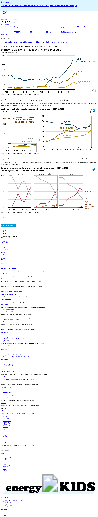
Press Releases (6, 511)
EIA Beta (3, 382)
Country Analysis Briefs (8, 365)
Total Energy (4, 304)
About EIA (5, 230)
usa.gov (2, 248)
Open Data (5, 231)
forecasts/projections (65, 28)
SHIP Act (5, 355)
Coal (2, 284)
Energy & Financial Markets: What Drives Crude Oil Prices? (16, 356)
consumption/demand (34, 28)
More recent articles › (8, 225)
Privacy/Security (4, 241)
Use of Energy (6, 422)
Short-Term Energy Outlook (9, 345)
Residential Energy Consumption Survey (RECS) (13, 316)
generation (32, 30)
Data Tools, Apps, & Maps (8, 371)
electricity (16, 30)
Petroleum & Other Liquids (8, 268)
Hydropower (6, 434)
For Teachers (4, 442)
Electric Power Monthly (8, 505)
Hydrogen (5, 432)
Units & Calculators (7, 419)
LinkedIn (2, 255)
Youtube (2, 254)
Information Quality (5, 244)
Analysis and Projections (7, 341)
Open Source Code (6, 387)
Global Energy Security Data (9, 369)
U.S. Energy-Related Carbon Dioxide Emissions (13, 337)
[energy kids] (49, 495)
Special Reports (5, 349)
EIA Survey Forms (6, 299)
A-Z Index (3, 411)
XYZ (35, 413)
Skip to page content (5, 24)
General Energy (6, 465)
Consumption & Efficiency (8, 312)
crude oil (32, 27)
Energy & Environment (8, 423)
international (48, 30)
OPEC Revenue (6, 367)
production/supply (18, 32)
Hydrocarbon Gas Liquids (8, 425)
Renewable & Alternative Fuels (9, 294)
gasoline (63, 30)
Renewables (5, 470)
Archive (84, 26)
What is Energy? (6, 418)
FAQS (6, 34)
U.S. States (3, 322)
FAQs (2, 453)
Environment (4, 332)
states (47, 27)
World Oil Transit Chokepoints (9, 366)
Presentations (6, 514)
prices (31, 31)
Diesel (4, 459)
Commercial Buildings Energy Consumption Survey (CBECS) (16, 318)
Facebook (3, 252)
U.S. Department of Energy (6, 249)
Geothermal (5, 438)
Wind (4, 437)
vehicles (5, 219)
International (4, 327)
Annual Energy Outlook (8, 347)
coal (47, 31)
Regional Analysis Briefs (8, 364)
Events (4, 515)
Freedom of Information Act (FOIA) (8, 246)
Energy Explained (5, 416)
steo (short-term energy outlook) (68, 32)
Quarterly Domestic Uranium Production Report (13, 500)
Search (15, 19)
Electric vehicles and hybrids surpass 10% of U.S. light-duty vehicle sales (34, 42)
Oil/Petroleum (6, 458)
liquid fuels (16, 27)
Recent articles (8, 26)
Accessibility (3, 243)
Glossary (3, 34)
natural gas (16, 28)
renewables (48, 32)
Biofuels (5, 435)
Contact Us (5, 234)
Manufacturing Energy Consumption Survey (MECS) (14, 319)
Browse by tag (17, 26)
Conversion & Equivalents (8, 457)
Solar (4, 440)
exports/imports (49, 28)
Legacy (4, 233)
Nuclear (5, 430)
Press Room (4, 509)
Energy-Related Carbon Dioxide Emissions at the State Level (16, 338)
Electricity (3, 278)
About (90, 26)
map (31, 32)
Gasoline (5, 464)
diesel (12, 219)
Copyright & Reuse (5, 242)
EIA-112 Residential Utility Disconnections (12, 354)
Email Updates (4, 257)
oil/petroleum (17, 31)
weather (63, 27)
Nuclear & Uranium (6, 289)
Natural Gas (4, 273)
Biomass (5, 436)
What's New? (4, 498)
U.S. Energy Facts (7, 421)
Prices (78, 26)
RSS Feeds (3, 258)
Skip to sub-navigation (5, 2)
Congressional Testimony (8, 512)
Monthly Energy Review (8, 309)
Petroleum (5, 424)
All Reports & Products (7, 392)
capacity (63, 31)
